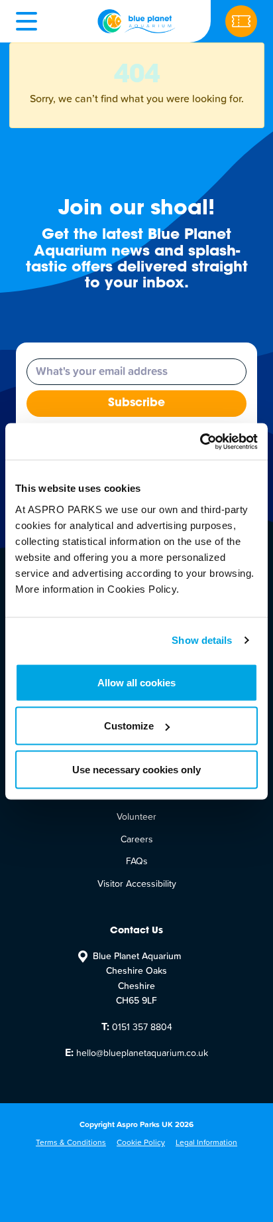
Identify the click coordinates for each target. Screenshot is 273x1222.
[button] (26, 21)
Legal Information (206, 1143)
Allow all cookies (136, 682)
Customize (129, 725)
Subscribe (136, 403)
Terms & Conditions (71, 1143)
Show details (202, 640)
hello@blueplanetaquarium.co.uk (136, 1052)
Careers (137, 839)
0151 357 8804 (136, 1027)
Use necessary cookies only (136, 769)
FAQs (137, 861)
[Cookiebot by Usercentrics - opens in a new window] (200, 441)
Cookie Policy (141, 1143)
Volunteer (136, 817)
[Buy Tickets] (241, 21)
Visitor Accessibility (136, 884)
